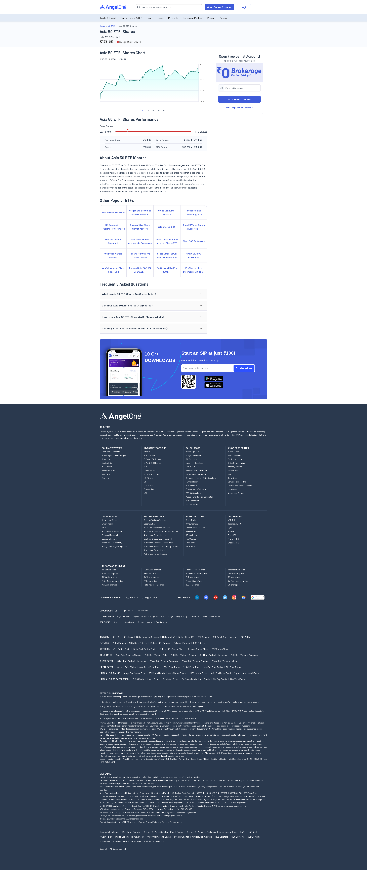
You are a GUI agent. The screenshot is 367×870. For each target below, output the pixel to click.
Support (224, 18)
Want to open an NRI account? (239, 107)
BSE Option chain (220, 649)
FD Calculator (192, 481)
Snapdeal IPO (233, 542)
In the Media (107, 466)
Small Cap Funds (170, 679)
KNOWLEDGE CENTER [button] (238, 448)
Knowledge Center (110, 520)
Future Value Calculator (196, 474)
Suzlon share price (110, 573)
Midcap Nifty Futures (160, 643)
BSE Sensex (203, 637)
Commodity (149, 489)
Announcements (193, 524)
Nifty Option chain (121, 649)
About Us (106, 459)
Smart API (194, 616)
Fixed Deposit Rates (211, 616)
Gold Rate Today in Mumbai (128, 655)
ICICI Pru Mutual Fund (221, 673)
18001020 (133, 597)
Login (244, 7)
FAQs (242, 832)
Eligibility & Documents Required (158, 539)
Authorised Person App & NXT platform (161, 546)
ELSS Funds (138, 679)
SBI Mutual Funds (157, 673)
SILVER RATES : (107, 661)
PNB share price (192, 577)
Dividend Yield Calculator (196, 470)
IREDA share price (109, 577)
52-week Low (191, 535)
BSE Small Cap (219, 637)
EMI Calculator (192, 504)
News (161, 18)
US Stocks (148, 478)
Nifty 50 (115, 637)
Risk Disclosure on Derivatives (127, 841)
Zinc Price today (172, 667)
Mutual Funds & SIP (131, 18)
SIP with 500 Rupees (153, 463)
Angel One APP (123, 616)
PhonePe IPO (233, 539)
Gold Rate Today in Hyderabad (214, 655)
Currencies (148, 485)
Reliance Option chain (198, 649)
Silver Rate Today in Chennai (195, 661)
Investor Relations (110, 470)
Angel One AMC (127, 610)
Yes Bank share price (110, 584)
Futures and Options (153, 474)
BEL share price (192, 584)
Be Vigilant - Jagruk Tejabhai (114, 546)
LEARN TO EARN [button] (109, 516)
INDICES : (104, 637)
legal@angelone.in (174, 815)
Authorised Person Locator (156, 554)
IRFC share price (109, 569)
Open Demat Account (219, 7)
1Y (159, 110)
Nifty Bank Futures (138, 643)
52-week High (192, 531)
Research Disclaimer (109, 832)
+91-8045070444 (147, 812)
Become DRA (149, 524)
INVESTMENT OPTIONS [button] (155, 448)
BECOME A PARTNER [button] (154, 516)
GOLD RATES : (106, 655)
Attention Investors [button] (112, 693)
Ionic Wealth (142, 610)
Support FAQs (151, 597)
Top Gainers (191, 539)
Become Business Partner (155, 520)
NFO (146, 466)
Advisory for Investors (202, 836)
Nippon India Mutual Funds (246, 673)
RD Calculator (192, 485)
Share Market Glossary (195, 527)
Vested (150, 622)
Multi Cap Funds (237, 679)
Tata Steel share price (195, 569)
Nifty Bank (128, 637)
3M (153, 110)
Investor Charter (181, 836)
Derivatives (232, 478)
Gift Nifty (245, 637)
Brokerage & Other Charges (114, 455)
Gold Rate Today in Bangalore (244, 655)
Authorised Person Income (155, 535)
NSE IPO (231, 520)
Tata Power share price (154, 584)
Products (173, 18)
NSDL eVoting (253, 836)
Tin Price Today (233, 667)
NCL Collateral (222, 836)
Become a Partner (193, 18)
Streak (141, 622)
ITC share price (234, 577)
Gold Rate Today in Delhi (156, 655)
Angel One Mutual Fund (134, 673)
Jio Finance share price (238, 581)
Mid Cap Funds (220, 679)
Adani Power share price (196, 573)
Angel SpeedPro (157, 616)
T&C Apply (253, 832)
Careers (105, 478)
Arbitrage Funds (189, 679)
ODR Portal (105, 841)
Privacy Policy (152, 822)
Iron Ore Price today (213, 667)
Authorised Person (236, 493)
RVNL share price (151, 577)
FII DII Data (190, 546)
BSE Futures (199, 643)
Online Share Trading (236, 463)
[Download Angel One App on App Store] (213, 385)
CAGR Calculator (193, 466)
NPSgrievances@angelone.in (112, 809)
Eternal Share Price (194, 581)
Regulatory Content (131, 832)
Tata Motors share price (112, 581)
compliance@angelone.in (170, 806)
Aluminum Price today (150, 667)
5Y (164, 110)
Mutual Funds (149, 455)
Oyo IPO (231, 527)
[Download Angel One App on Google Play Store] (213, 378)
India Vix (234, 637)
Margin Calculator (193, 455)
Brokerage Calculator (195, 451)
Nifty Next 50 (168, 637)
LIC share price (234, 584)
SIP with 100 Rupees (152, 459)
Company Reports (109, 539)
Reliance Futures (182, 643)
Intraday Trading (235, 466)
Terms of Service (169, 822)
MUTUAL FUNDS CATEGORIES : (115, 679)
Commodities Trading (237, 481)
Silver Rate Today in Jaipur (224, 661)
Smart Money (107, 524)
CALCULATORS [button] (193, 448)
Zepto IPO (232, 535)
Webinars (106, 474)
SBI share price (150, 581)
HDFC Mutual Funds (198, 673)
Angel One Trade (140, 616)
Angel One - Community (112, 542)
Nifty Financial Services (147, 637)
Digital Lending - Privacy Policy (129, 836)
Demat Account (234, 455)
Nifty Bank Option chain (144, 649)
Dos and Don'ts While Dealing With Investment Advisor (212, 832)
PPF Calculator (192, 500)
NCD (146, 493)
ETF (145, 481)
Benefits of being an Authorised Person (161, 531)
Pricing (211, 18)
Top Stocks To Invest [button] (113, 566)
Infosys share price (236, 573)
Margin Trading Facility (177, 616)
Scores (180, 832)
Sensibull (118, 622)
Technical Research (110, 535)
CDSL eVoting (238, 836)
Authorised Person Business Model (158, 542)
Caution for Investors (154, 841)
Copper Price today (126, 667)
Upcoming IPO (150, 470)
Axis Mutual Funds (177, 673)
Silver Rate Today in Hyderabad (132, 661)
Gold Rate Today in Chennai (183, 655)
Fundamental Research (112, 531)
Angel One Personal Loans (159, 836)
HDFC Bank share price (153, 569)
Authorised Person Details (155, 550)
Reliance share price (236, 569)
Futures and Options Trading (240, 485)
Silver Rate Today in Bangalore (164, 661)
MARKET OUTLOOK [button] (195, 516)
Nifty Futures (119, 643)
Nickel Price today (192, 667)
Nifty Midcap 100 (186, 637)
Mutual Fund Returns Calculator (199, 497)
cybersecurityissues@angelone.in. (181, 812)
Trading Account (235, 459)
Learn (150, 18)
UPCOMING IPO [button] (235, 516)
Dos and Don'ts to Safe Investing (159, 832)
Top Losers (190, 542)
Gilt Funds (205, 679)
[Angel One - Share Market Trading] (113, 7)
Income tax (232, 489)
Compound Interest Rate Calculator (201, 478)
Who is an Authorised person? (157, 527)
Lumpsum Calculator (195, 463)
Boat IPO (231, 531)
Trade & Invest (108, 18)
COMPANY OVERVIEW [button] (112, 448)
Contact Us (107, 463)
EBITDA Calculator (194, 493)
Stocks (147, 451)
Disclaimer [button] (106, 773)
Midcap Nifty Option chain (171, 649)
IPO (229, 474)
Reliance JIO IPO (235, 524)
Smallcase (129, 622)
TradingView (161, 622)
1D (142, 110)
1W (148, 110)
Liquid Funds (153, 679)
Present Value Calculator (196, 489)
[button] (153, 294)
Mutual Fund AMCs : (110, 673)
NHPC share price (151, 573)
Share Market (233, 470)
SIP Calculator (192, 459)
